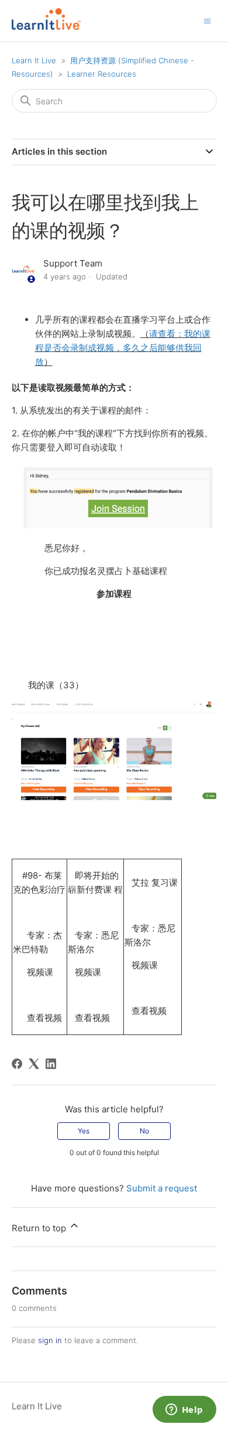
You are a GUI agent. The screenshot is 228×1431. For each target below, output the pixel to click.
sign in (50, 1340)
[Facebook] (17, 1063)
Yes (83, 1130)
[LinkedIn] (51, 1063)
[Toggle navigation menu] (207, 20)
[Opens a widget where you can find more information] (184, 1410)
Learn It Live (34, 60)
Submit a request (161, 1188)
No (144, 1130)
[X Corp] (34, 1063)
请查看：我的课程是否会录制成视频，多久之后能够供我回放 (122, 347)
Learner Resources (101, 73)
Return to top (40, 1228)
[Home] (46, 26)
